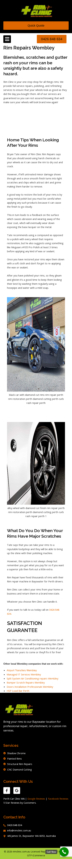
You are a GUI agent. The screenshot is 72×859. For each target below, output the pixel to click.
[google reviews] (16, 790)
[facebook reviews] (6, 790)
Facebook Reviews (58, 798)
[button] (7, 39)
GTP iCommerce (36, 855)
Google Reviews (36, 798)
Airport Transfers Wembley (22, 670)
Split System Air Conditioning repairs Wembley (32, 678)
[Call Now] (64, 851)
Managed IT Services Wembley (24, 674)
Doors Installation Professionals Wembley (30, 686)
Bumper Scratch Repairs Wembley (26, 682)
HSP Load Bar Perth (18, 690)
